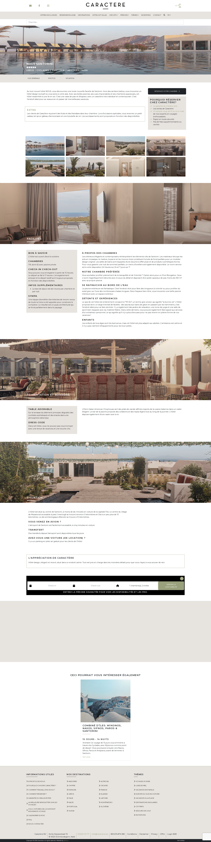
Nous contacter (36, 824)
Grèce (30, 70)
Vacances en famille (145, 790)
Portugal (73, 806)
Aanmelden (181, 840)
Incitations (141, 815)
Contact (157, 15)
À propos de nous (36, 781)
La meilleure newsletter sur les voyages (42, 803)
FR (169, 15)
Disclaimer (144, 834)
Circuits (113, 15)
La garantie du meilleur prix (165, 106)
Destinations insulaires (146, 802)
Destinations (84, 15)
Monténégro (106, 802)
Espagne (72, 790)
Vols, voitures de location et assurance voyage (41, 810)
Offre (162, 834)
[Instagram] (48, 5)
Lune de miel (141, 785)
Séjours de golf (143, 811)
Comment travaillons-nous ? (41, 790)
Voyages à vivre (143, 781)
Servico (66, 840)
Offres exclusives (48, 15)
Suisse (71, 811)
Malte (71, 802)
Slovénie (105, 806)
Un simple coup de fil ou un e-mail (168, 111)
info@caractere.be (100, 834)
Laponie (104, 798)
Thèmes (134, 15)
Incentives (146, 15)
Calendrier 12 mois (36, 815)
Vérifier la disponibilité (171, 585)
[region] (105, 631)
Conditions (132, 834)
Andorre (73, 781)
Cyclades (43, 70)
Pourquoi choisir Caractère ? (42, 785)
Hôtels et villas (99, 15)
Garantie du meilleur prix (39, 798)
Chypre (72, 785)
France (104, 790)
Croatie (104, 785)
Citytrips (140, 806)
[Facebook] (39, 5)
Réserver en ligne (68, 15)
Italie (71, 798)
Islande (104, 794)
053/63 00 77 (83, 834)
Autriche (105, 781)
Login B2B (172, 834)
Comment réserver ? (37, 794)
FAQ (30, 820)
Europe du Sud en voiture (147, 794)
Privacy (154, 834)
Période (124, 15)
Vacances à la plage (145, 798)
